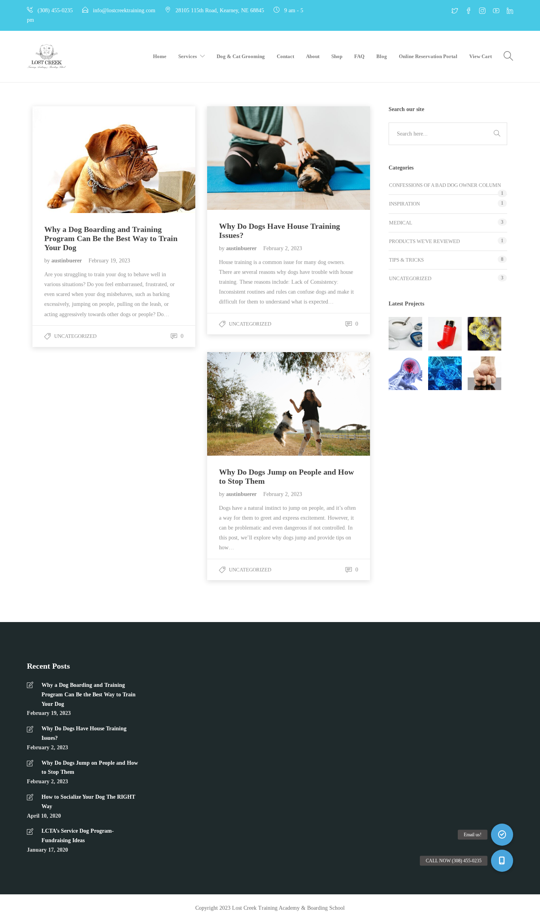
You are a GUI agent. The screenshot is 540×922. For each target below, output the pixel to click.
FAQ (359, 56)
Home (159, 56)
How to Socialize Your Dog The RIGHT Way (88, 801)
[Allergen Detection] (484, 334)
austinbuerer (67, 261)
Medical (400, 223)
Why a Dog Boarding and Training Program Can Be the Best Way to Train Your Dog (89, 694)
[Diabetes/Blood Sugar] (405, 334)
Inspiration (404, 204)
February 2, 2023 (282, 248)
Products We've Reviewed (424, 241)
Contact (285, 56)
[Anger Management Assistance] (484, 373)
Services (187, 56)
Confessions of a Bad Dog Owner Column (445, 185)
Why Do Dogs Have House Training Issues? (84, 733)
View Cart (480, 56)
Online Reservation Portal (428, 56)
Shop (336, 56)
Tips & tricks (406, 260)
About (312, 56)
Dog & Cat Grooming (241, 56)
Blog (381, 56)
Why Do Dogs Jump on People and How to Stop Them (90, 767)
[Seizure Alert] (405, 373)
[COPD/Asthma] (445, 334)
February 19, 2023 (109, 261)
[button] (502, 861)
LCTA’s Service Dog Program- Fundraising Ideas (78, 835)
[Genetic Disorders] (445, 373)
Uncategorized (75, 336)
